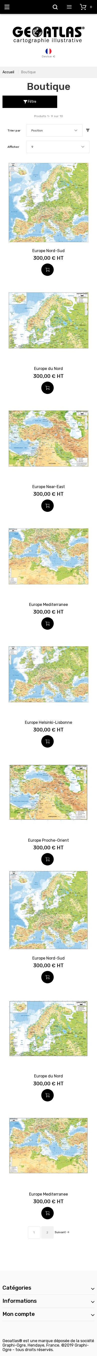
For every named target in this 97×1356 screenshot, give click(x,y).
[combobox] (54, 130)
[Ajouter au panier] (47, 269)
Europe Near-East (48, 486)
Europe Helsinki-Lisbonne (48, 722)
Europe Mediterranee (48, 604)
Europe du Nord (48, 368)
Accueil (8, 72)
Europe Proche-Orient (48, 840)
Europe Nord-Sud (48, 250)
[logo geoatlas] (48, 24)
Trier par (13, 130)
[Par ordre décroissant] (88, 130)
